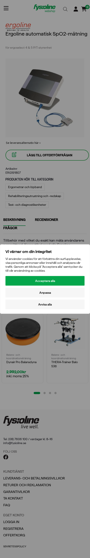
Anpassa (45, 292)
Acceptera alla (45, 281)
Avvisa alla (45, 304)
